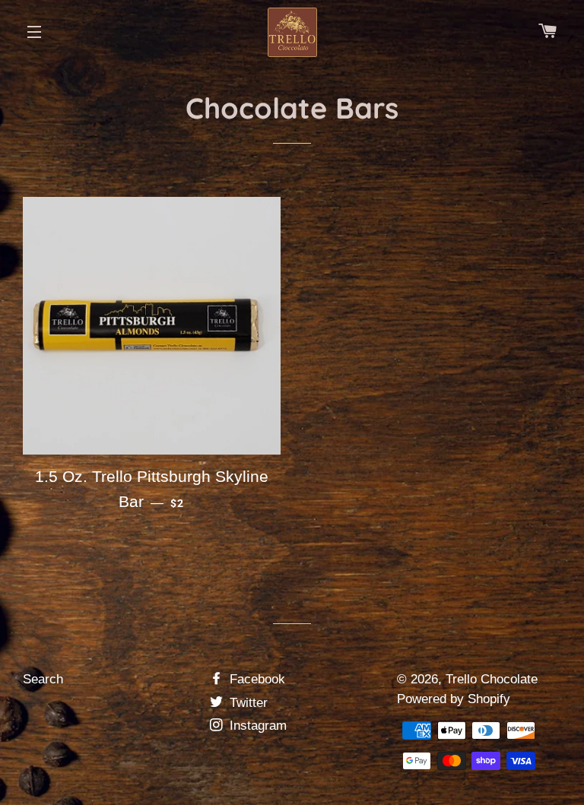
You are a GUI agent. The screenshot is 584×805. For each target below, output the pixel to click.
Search (43, 679)
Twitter (247, 703)
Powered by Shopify (453, 699)
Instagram (256, 725)
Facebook (255, 679)
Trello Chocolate (492, 679)
